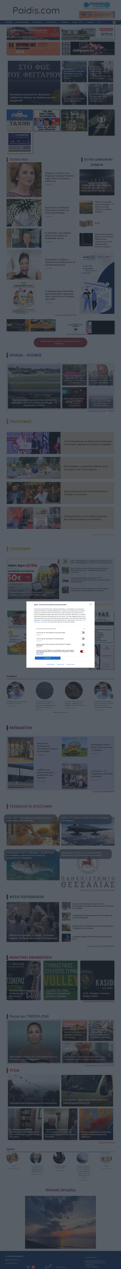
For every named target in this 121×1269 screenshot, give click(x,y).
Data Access (60, 664)
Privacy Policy (70, 664)
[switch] (82, 632)
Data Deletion (50, 664)
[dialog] (60, 634)
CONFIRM (47, 658)
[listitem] (60, 629)
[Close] (91, 605)
